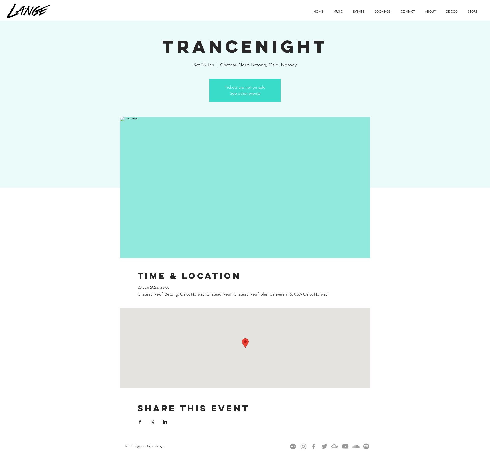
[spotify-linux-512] (366, 446)
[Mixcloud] (335, 446)
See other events (245, 93)
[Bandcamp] (293, 446)
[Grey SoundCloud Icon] (356, 446)
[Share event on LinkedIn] (165, 422)
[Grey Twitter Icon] (324, 446)
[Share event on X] (152, 422)
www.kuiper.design (152, 446)
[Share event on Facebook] (140, 422)
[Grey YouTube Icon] (345, 446)
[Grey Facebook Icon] (314, 446)
